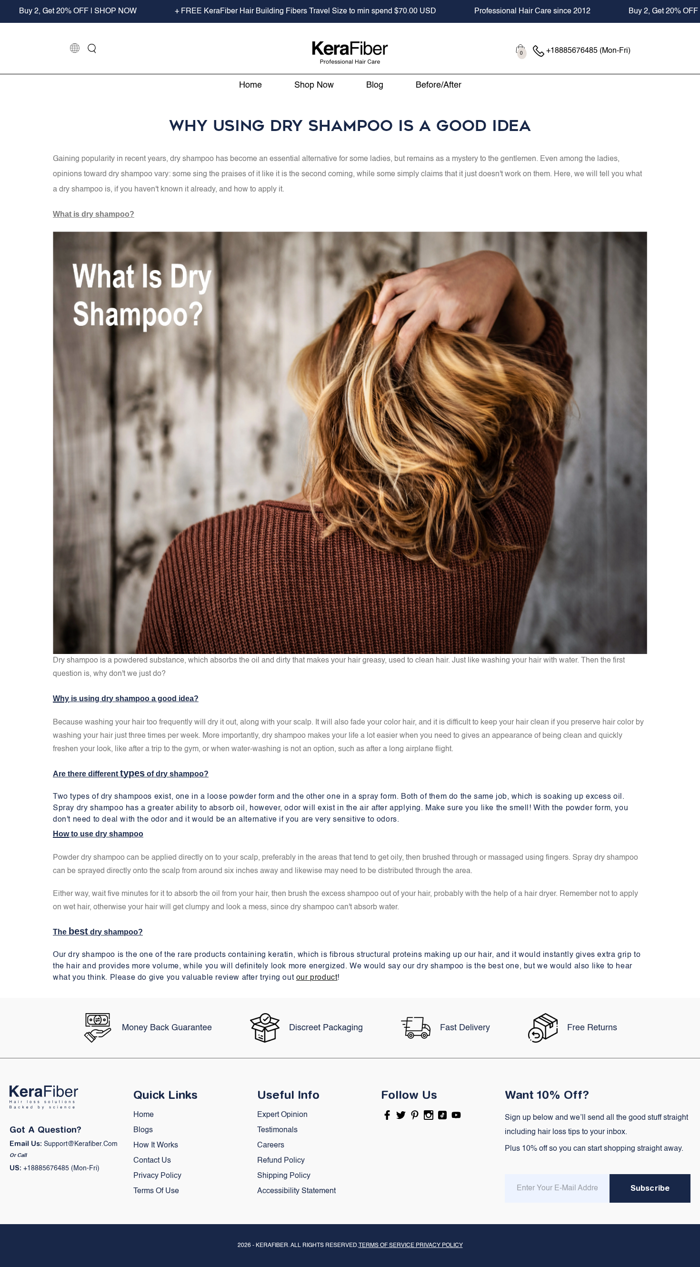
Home (143, 1115)
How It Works (155, 1145)
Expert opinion (282, 1115)
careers (270, 1145)
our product (317, 978)
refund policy (281, 1161)
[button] (92, 48)
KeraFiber (272, 1245)
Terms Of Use (156, 1191)
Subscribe (650, 1188)
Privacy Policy (157, 1176)
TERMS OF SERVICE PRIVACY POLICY (411, 1245)
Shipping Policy (283, 1176)
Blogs (143, 1130)
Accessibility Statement (296, 1191)
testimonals (277, 1130)
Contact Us (152, 1161)
